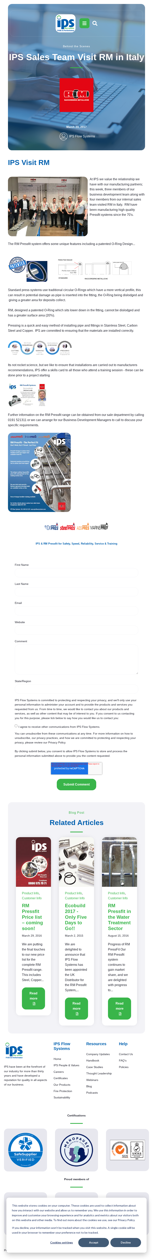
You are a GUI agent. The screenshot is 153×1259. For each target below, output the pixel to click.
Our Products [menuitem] (62, 1084)
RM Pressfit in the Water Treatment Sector (119, 917)
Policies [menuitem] (123, 1067)
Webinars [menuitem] (92, 1080)
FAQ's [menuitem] (123, 1060)
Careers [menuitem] (59, 1071)
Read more (33, 996)
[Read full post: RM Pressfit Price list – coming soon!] (33, 861)
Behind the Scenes (76, 46)
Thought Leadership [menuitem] (99, 1073)
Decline (126, 1242)
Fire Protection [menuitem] (63, 1091)
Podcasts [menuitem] (92, 1092)
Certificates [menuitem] (61, 1078)
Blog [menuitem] (89, 1086)
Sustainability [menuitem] (62, 1097)
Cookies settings (61, 1242)
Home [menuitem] (57, 1058)
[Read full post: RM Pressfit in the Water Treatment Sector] (119, 861)
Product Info (30, 893)
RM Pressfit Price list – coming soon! (32, 917)
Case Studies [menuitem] (94, 1067)
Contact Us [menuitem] (126, 1054)
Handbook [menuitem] (92, 1060)
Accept (93, 1242)
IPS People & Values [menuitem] (66, 1065)
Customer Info (32, 898)
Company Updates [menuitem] (98, 1054)
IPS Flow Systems (82, 136)
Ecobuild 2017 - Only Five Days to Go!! (76, 917)
